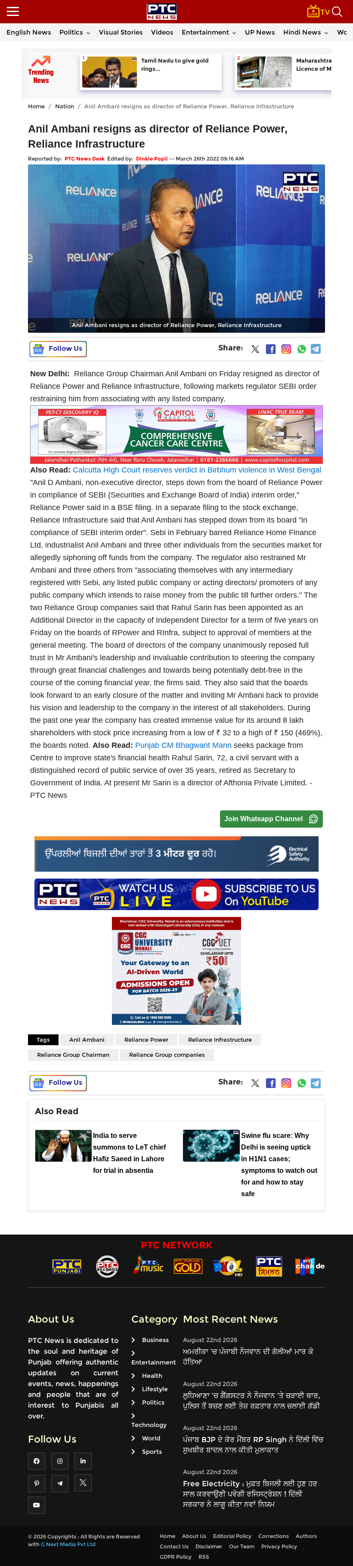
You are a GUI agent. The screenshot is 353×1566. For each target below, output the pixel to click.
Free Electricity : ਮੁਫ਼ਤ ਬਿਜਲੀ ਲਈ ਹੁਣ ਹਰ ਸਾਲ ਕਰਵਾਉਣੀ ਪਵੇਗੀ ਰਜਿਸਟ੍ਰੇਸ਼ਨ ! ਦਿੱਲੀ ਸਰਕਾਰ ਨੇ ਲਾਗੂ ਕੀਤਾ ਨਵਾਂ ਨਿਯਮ (250, 1494)
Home (36, 106)
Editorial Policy (232, 1536)
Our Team (241, 1546)
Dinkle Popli (152, 158)
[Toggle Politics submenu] (88, 32)
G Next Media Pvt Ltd (68, 1544)
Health (152, 1376)
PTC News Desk (85, 158)
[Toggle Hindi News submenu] (326, 32)
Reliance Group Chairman (73, 1054)
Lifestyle (155, 1389)
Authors (306, 1536)
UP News (260, 32)
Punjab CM (155, 745)
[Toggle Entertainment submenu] (234, 32)
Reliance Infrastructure (220, 1039)
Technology (149, 1425)
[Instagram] (286, 349)
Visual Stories (121, 32)
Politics (71, 32)
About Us (194, 1536)
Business (155, 1340)
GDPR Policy (176, 1556)
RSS (203, 1556)
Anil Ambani (87, 1039)
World (151, 1438)
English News (28, 32)
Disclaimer (208, 1546)
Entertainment (205, 32)
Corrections (273, 1536)
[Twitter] (255, 350)
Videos (162, 32)
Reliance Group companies (167, 1054)
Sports (152, 1452)
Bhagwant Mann (204, 745)
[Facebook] (270, 349)
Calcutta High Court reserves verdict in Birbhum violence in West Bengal (197, 470)
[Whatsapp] (301, 349)
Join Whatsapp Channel (263, 818)
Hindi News (302, 32)
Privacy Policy (279, 1546)
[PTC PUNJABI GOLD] (188, 1266)
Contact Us (174, 1546)
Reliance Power (146, 1039)
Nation (64, 106)
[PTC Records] (107, 1266)
